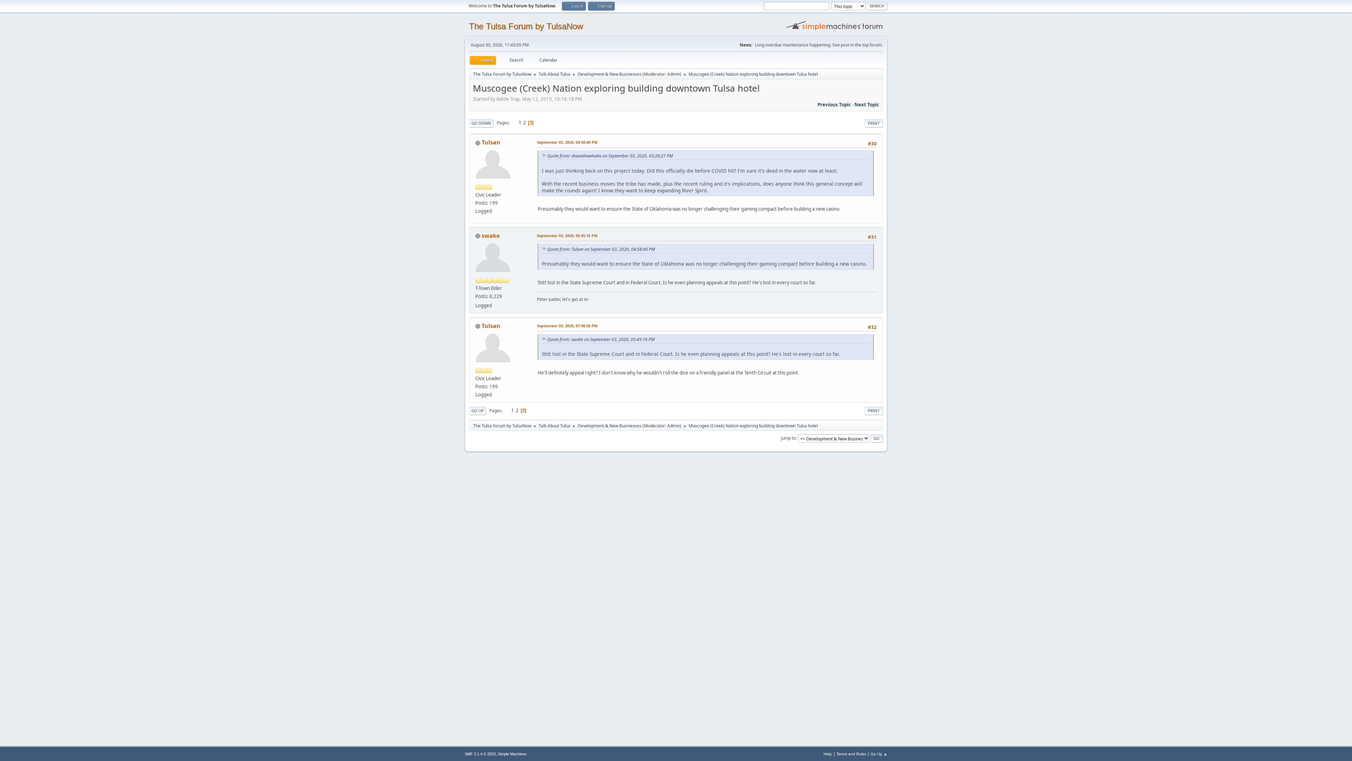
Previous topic (834, 104)
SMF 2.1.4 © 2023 (480, 754)
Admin (673, 74)
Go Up (477, 410)
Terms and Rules (851, 753)
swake (491, 236)
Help (828, 753)
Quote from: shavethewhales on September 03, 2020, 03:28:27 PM (610, 156)
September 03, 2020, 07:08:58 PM (567, 325)
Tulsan (491, 142)
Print (874, 123)
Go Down (481, 123)
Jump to (788, 438)
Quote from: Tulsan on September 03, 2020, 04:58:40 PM (601, 249)
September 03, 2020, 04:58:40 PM (567, 142)
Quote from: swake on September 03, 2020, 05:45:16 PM (601, 339)
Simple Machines (512, 754)
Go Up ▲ (879, 753)
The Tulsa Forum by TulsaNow (526, 26)
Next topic (867, 104)
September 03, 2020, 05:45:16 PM (567, 235)
